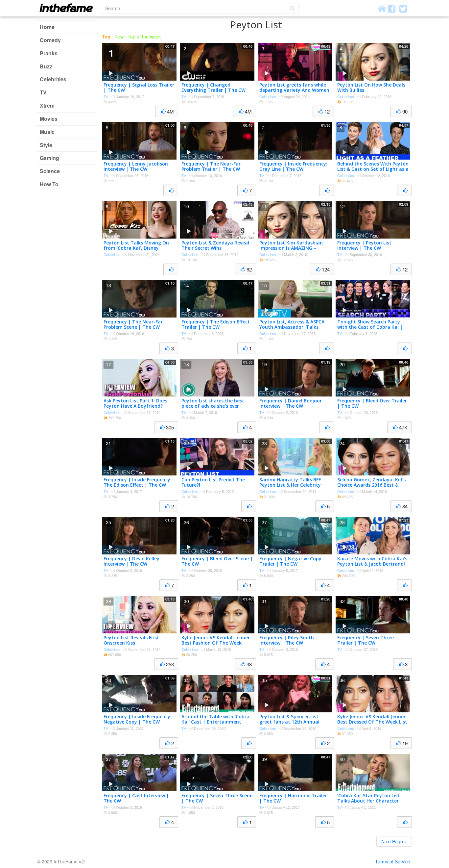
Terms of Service (392, 861)
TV (43, 92)
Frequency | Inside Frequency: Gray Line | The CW (293, 166)
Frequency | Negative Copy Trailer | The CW (290, 561)
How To (49, 184)
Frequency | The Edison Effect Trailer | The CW (215, 324)
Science (50, 171)
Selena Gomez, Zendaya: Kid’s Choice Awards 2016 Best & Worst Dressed (371, 485)
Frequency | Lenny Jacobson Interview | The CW (136, 166)
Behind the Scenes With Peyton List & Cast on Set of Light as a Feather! (373, 169)
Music (47, 132)
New (119, 36)
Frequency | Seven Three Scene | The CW (216, 798)
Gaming (49, 158)
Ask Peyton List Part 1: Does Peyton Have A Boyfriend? (135, 403)
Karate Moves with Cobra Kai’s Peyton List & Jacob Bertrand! (372, 561)
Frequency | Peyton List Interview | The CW (364, 245)
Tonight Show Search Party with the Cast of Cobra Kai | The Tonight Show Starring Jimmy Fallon (370, 330)
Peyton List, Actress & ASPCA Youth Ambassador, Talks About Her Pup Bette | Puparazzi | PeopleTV (291, 330)
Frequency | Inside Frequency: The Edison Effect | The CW (138, 482)
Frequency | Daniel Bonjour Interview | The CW (290, 403)
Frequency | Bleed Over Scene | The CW (217, 561)
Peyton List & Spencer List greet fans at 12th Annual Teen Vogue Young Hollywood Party (293, 724)
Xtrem (47, 105)
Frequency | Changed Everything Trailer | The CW (213, 87)
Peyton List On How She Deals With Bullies (371, 87)
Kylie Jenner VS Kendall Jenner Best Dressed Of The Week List (372, 719)
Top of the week (144, 36)
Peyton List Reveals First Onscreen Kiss (131, 640)
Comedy (50, 40)
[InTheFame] (68, 7)
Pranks (49, 53)
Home (47, 27)
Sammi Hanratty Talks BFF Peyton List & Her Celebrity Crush (290, 485)
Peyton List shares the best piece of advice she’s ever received (212, 406)
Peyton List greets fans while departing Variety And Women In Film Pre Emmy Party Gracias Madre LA (294, 93)
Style (46, 145)
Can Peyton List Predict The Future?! (213, 482)
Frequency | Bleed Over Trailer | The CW (372, 403)
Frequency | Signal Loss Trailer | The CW (139, 87)
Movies (49, 118)
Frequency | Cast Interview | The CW (136, 798)
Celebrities (53, 79)
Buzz (46, 66)
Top (106, 36)
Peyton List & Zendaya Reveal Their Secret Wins (215, 245)
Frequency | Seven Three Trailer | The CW (365, 640)
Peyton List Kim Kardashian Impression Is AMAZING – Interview (291, 248)
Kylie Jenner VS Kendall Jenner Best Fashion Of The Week (215, 640)
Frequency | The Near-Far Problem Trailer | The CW (211, 166)
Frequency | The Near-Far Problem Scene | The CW (133, 324)
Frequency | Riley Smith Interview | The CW (286, 640)
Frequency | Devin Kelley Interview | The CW (131, 561)
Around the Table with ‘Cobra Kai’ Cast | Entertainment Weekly (215, 722)
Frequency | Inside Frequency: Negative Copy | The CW (138, 719)
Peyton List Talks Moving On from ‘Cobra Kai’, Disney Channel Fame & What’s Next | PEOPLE (139, 251)
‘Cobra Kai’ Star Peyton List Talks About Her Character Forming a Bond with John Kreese (368, 803)
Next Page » (394, 841)
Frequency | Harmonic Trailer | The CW (293, 798)
